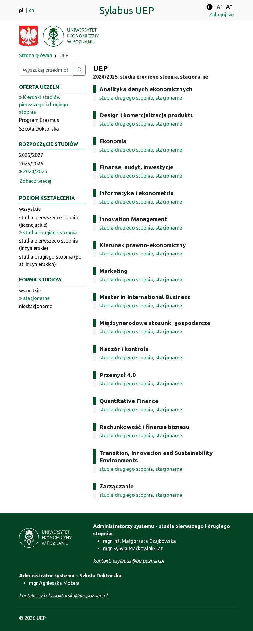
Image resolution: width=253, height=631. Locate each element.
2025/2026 (31, 163)
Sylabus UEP (126, 10)
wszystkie (30, 209)
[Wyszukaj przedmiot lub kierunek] (79, 70)
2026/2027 (31, 155)
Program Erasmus (39, 120)
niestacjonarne (35, 306)
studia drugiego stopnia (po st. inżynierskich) (50, 260)
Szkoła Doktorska (39, 128)
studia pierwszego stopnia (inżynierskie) (48, 244)
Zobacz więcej (35, 181)
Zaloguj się (221, 14)
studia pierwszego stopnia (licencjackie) (48, 221)
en (31, 10)
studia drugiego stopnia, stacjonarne (140, 98)
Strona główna (35, 55)
